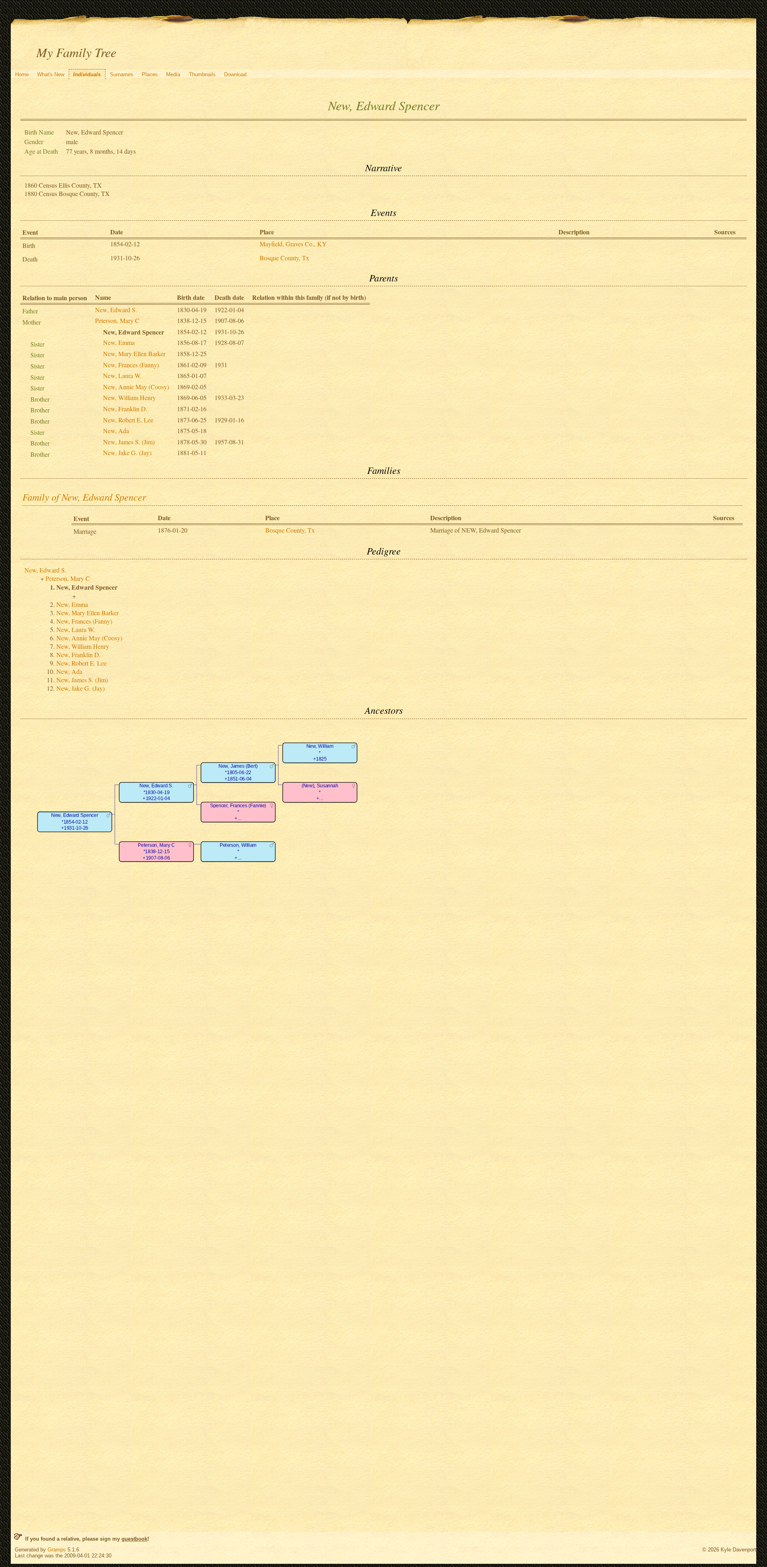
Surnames (121, 74)
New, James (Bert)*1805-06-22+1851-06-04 (238, 772)
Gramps (57, 1550)
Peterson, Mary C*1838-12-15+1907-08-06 (156, 851)
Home (22, 74)
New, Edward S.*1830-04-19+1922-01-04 (156, 792)
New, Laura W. (122, 375)
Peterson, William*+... (238, 851)
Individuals (87, 74)
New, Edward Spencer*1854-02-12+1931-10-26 (74, 821)
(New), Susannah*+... (320, 792)
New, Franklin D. (125, 408)
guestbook (134, 1539)
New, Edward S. (116, 309)
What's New (50, 74)
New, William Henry (129, 397)
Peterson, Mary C (117, 320)
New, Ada (116, 430)
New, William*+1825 (320, 752)
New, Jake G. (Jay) (127, 452)
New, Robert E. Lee (128, 420)
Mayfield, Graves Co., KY (293, 244)
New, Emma (119, 342)
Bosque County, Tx (284, 258)
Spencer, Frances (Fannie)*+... (238, 812)
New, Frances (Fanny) (131, 365)
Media (173, 74)
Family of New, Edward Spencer (84, 496)
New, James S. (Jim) (129, 442)
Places (150, 74)
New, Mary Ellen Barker (134, 353)
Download (235, 74)
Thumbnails (202, 74)
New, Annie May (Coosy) (136, 386)
